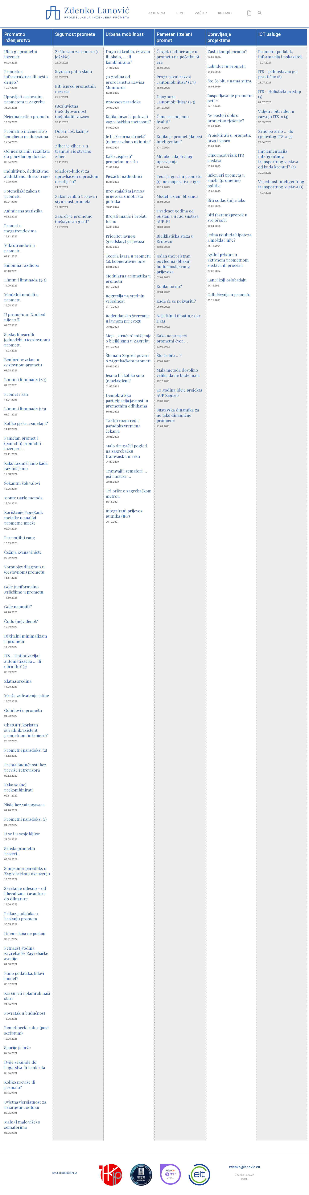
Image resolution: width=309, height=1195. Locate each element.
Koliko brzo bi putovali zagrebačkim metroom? (128, 119)
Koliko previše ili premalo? (19, 1084)
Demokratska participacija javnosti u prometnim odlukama (127, 400)
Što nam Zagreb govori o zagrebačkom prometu (129, 358)
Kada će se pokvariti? (176, 301)
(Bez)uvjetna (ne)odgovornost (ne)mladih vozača (72, 111)
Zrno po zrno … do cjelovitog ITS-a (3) (275, 133)
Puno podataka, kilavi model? (24, 975)
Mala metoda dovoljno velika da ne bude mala (178, 372)
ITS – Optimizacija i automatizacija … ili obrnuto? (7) (22, 661)
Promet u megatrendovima (20, 228)
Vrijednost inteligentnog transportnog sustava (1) (281, 184)
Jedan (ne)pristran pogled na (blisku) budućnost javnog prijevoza (174, 264)
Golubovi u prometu (23, 710)
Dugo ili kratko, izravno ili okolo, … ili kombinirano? (128, 57)
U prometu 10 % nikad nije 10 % (24, 317)
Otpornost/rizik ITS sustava (225, 157)
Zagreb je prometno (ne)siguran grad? (73, 218)
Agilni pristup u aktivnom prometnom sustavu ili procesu (228, 260)
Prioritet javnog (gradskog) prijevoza (125, 238)
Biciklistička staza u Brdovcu (175, 238)
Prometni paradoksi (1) (25, 819)
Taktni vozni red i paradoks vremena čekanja (123, 425)
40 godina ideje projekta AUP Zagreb (179, 392)
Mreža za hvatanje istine (26, 695)
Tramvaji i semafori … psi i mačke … (126, 473)
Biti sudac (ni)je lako (226, 200)
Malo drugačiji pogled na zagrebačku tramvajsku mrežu (126, 451)
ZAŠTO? (201, 13)
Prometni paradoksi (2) (25, 750)
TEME (180, 13)
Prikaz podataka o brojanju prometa (21, 916)
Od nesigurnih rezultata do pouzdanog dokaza (27, 153)
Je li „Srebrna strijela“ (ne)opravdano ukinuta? (128, 139)
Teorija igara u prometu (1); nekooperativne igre (179, 178)
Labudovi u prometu (226, 66)
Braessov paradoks (123, 101)
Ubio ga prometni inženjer (20, 54)
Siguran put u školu (73, 71)
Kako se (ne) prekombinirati (18, 787)
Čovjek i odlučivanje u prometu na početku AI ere (178, 57)
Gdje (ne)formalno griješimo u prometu (23, 589)
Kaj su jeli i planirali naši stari (27, 995)
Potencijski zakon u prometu (22, 193)
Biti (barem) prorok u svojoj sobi (227, 217)
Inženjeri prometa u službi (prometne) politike (226, 180)
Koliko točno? (169, 286)
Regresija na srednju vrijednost (125, 298)
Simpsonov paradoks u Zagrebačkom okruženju (27, 871)
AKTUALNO (156, 13)
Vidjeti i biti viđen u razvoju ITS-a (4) (276, 113)
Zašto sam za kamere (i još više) (76, 54)
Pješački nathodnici (124, 176)
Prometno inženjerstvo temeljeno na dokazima (26, 133)
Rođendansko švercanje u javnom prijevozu (128, 318)
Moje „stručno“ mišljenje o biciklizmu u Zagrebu (128, 338)
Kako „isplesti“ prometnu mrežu (122, 159)
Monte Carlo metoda (23, 497)
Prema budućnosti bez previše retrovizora (25, 767)
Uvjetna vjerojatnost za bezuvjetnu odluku (25, 1104)
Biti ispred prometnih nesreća (75, 88)
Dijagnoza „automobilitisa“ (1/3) (176, 99)
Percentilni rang (19, 537)
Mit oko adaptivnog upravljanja (175, 159)
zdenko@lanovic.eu (244, 1167)
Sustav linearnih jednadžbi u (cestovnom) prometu (27, 340)
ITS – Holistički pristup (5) (279, 94)
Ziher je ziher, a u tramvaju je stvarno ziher (73, 151)
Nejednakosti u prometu (26, 116)
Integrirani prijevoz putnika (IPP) (124, 513)
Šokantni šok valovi (22, 483)
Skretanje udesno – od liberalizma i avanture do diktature (25, 893)
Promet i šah (16, 394)
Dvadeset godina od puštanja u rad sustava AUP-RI (178, 216)
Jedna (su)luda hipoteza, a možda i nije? (229, 237)
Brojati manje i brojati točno (126, 218)
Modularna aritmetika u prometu (128, 278)
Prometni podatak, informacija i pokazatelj (280, 54)
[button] (259, 12)
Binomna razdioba (21, 265)
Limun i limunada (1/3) (25, 408)
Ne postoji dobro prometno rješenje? (225, 117)
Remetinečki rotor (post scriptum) (26, 1030)
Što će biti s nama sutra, (229, 80)
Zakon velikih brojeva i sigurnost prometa (76, 198)
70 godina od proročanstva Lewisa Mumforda (125, 82)
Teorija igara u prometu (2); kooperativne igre (128, 258)
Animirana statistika (23, 210)
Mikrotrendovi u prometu (19, 247)
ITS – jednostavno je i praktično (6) (278, 74)
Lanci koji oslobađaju (227, 279)
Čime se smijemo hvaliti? (173, 119)
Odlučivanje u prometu (229, 294)
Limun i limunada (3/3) (25, 279)
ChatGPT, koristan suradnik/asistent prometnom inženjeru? (26, 730)
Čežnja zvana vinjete (23, 552)
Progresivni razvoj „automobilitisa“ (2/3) (176, 79)
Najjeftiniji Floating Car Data (179, 318)
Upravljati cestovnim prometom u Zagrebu (24, 99)
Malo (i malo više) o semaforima (22, 1124)
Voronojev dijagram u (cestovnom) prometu (24, 569)
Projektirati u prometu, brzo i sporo (229, 137)
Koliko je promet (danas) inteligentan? (179, 139)
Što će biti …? (169, 355)
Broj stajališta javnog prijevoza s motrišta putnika (125, 196)
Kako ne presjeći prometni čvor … (172, 338)
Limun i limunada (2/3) (25, 379)
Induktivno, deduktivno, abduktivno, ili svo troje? (27, 173)
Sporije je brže (17, 1047)
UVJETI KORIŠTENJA (64, 1172)
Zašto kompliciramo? (227, 51)
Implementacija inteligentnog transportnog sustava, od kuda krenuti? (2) (278, 159)
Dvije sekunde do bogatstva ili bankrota (24, 1064)
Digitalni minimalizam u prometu (25, 638)
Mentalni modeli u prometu (21, 297)
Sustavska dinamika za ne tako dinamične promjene (178, 415)
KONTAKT (225, 13)
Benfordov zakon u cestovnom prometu (23, 362)
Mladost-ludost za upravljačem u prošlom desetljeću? (76, 176)
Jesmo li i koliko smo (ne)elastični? (125, 377)
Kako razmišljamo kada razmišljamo (26, 465)
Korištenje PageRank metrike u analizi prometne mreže (23, 517)
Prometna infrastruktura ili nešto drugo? (26, 77)
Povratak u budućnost (24, 1013)
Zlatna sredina (18, 681)
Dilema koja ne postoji (24, 933)
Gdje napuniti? (18, 606)
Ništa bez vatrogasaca (24, 804)
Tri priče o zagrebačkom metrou (129, 493)
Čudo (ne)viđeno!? (21, 621)
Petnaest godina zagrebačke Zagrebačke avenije (26, 953)
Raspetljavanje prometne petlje (230, 98)
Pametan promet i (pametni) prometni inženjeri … (22, 443)
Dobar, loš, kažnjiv (72, 131)
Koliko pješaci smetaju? (26, 423)
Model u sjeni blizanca (177, 196)
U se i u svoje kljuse (22, 833)
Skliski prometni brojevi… (19, 851)
